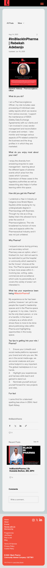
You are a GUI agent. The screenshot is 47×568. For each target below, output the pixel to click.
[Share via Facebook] (10, 426)
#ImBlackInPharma (15, 419)
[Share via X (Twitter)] (15, 426)
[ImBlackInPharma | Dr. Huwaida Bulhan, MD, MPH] (23, 455)
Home (6, 520)
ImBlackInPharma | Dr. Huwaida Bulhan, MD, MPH (22, 469)
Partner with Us (9, 527)
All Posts (10, 23)
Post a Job (8, 538)
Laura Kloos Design (18, 562)
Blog (5, 540)
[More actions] (37, 34)
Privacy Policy (9, 546)
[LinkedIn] (40, 520)
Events (6, 524)
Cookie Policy (9, 549)
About (6, 522)
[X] (37, 520)
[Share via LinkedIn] (20, 426)
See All (36, 442)
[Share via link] (26, 426)
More (20, 23)
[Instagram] (33, 520)
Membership (8, 529)
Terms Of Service (10, 544)
